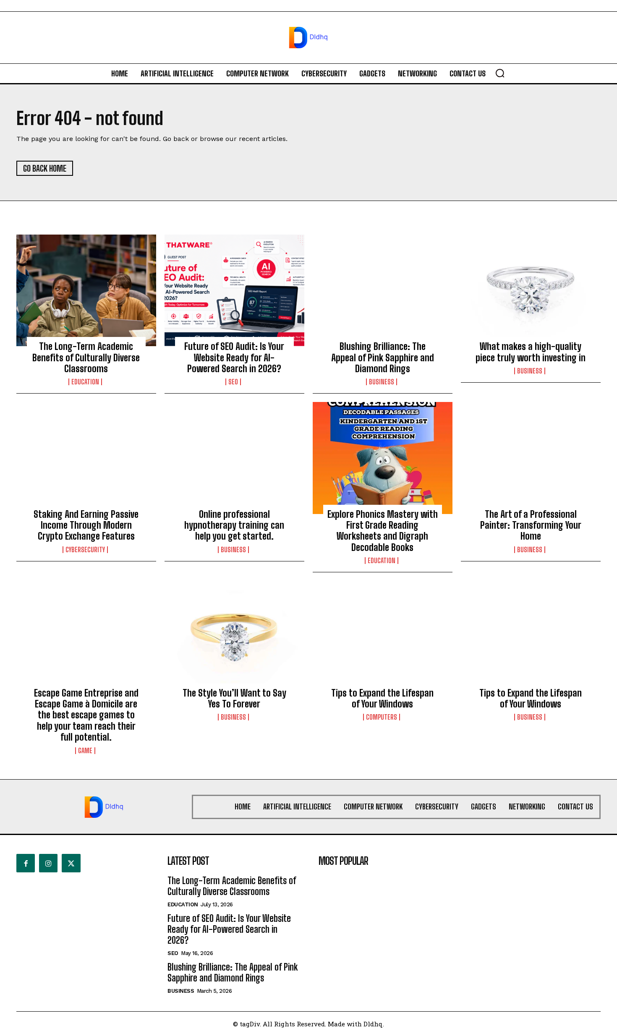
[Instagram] (48, 863)
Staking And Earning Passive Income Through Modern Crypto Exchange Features (86, 525)
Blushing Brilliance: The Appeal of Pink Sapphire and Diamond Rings (382, 357)
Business (381, 381)
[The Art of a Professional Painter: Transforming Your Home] (531, 458)
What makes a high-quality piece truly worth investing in (531, 352)
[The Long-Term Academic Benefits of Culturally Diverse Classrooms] (86, 290)
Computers (381, 717)
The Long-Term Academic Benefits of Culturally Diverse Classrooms (86, 357)
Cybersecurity (85, 549)
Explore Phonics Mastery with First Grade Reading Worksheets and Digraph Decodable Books (382, 531)
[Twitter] (71, 863)
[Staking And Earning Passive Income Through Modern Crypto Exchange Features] (86, 458)
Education (85, 381)
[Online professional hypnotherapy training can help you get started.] (234, 458)
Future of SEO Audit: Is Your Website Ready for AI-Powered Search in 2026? (234, 357)
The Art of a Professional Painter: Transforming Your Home (530, 525)
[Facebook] (25, 863)
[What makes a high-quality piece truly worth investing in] (531, 290)
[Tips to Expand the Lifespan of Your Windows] (382, 636)
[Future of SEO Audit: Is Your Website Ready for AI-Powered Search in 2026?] (234, 290)
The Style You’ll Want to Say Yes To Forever (234, 698)
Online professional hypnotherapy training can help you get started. (234, 525)
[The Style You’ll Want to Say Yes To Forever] (234, 636)
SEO (233, 381)
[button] (500, 73)
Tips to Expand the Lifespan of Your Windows (382, 698)
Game (85, 750)
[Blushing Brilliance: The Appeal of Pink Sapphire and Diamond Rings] (382, 290)
